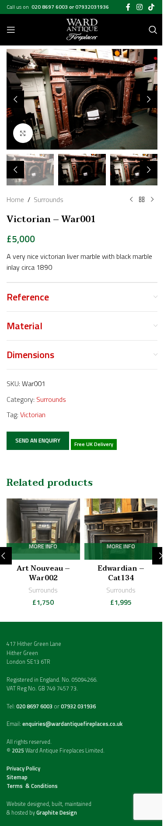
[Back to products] (141, 200)
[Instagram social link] (139, 7)
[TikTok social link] (151, 7)
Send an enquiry (37, 440)
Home (15, 199)
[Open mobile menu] (11, 29)
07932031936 (92, 7)
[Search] (153, 29)
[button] (15, 99)
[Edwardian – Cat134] (121, 529)
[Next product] (152, 200)
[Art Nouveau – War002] (43, 529)
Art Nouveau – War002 (43, 573)
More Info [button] (43, 547)
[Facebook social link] (128, 7)
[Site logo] (82, 29)
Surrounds (48, 199)
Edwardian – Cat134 (121, 573)
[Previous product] (131, 200)
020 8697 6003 (50, 7)
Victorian (32, 414)
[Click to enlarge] (23, 133)
